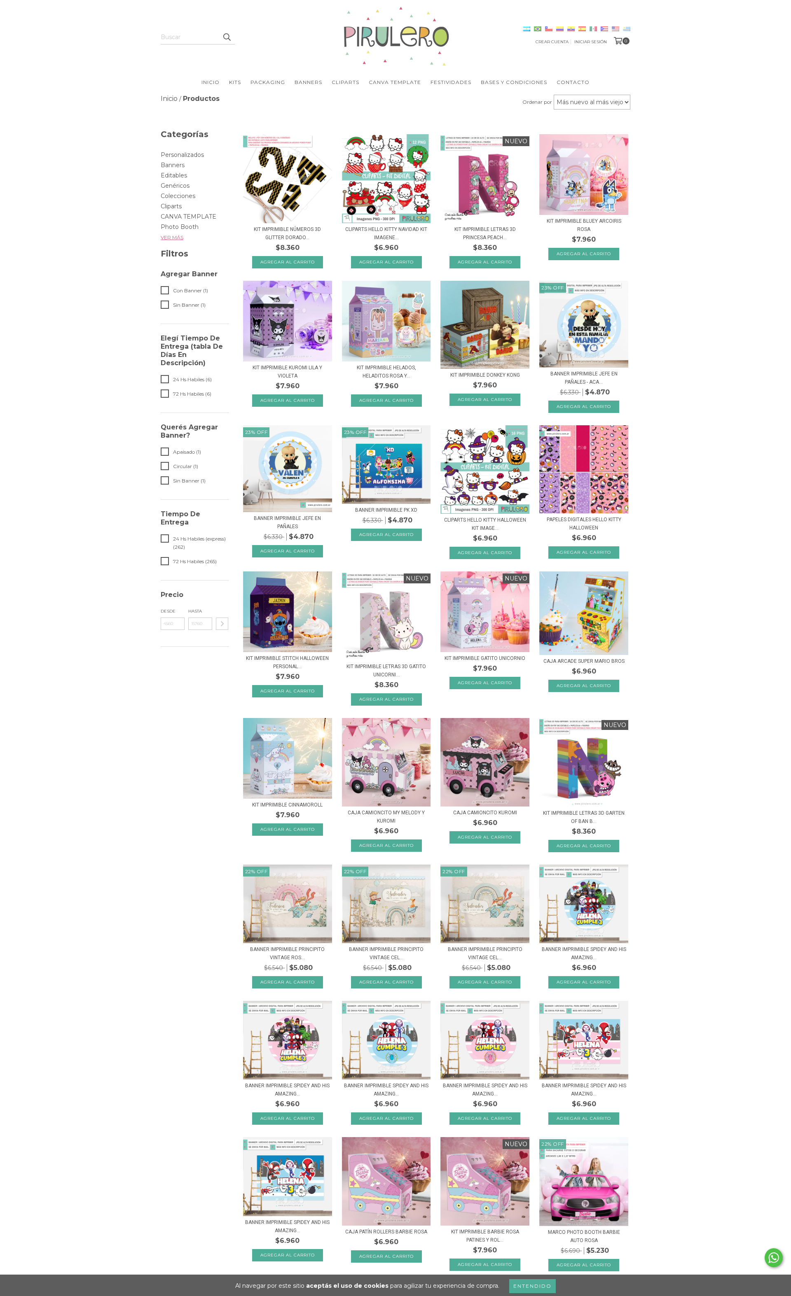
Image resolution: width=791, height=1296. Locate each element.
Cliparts (345, 82)
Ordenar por (537, 102)
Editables (174, 175)
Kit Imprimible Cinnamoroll (287, 805)
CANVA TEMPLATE (188, 216)
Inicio (210, 82)
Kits (235, 82)
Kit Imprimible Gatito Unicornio (485, 658)
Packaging (267, 82)
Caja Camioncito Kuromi (485, 813)
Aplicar (222, 624)
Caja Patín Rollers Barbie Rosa (386, 1232)
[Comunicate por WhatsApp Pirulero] (774, 1257)
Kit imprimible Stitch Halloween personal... (287, 662)
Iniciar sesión (590, 41)
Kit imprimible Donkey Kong (485, 375)
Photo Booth (180, 227)
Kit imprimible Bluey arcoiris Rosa (584, 225)
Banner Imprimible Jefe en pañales (287, 522)
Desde (168, 611)
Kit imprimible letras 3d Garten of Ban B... (584, 817)
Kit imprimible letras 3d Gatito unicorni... (386, 671)
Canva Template (395, 82)
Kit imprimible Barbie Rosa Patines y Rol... (485, 1236)
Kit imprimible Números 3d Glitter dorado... (287, 233)
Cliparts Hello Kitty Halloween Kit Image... (485, 524)
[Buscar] (226, 37)
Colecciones (178, 196)
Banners (308, 82)
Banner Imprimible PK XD (386, 510)
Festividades (451, 82)
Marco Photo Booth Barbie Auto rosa (584, 1236)
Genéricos (175, 185)
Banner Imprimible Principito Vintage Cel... (386, 953)
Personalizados (182, 155)
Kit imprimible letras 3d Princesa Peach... (485, 233)
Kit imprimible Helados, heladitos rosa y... (386, 372)
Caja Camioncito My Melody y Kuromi (386, 817)
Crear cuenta (552, 41)
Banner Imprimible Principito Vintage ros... (287, 953)
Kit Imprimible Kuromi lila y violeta (287, 372)
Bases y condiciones (514, 82)
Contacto (573, 82)
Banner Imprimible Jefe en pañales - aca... (584, 378)
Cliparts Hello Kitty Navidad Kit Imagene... (386, 233)
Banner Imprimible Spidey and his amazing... (584, 953)
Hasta (195, 611)
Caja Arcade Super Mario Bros (584, 661)
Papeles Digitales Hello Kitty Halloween (584, 524)
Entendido (532, 1286)
